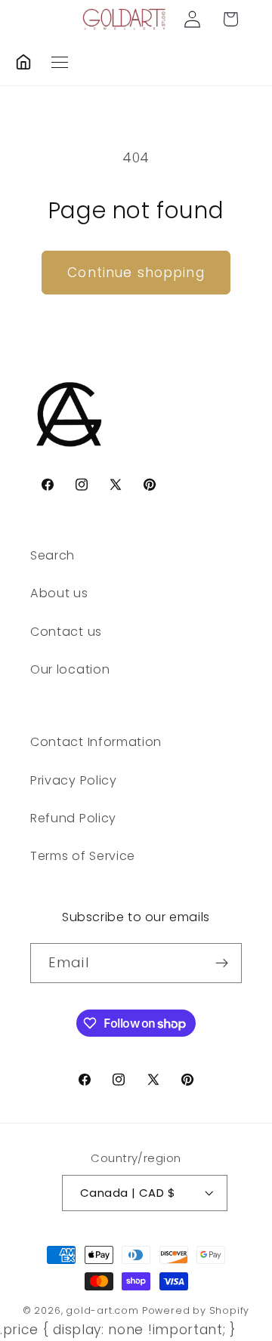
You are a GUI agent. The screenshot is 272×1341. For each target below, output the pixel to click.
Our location (70, 669)
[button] (231, 19)
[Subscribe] (221, 963)
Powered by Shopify (196, 1310)
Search (52, 555)
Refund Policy (73, 818)
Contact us (66, 631)
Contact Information (96, 742)
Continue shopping (136, 273)
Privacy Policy (73, 780)
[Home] (23, 62)
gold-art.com (102, 1310)
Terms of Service (82, 856)
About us (59, 593)
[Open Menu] (60, 62)
